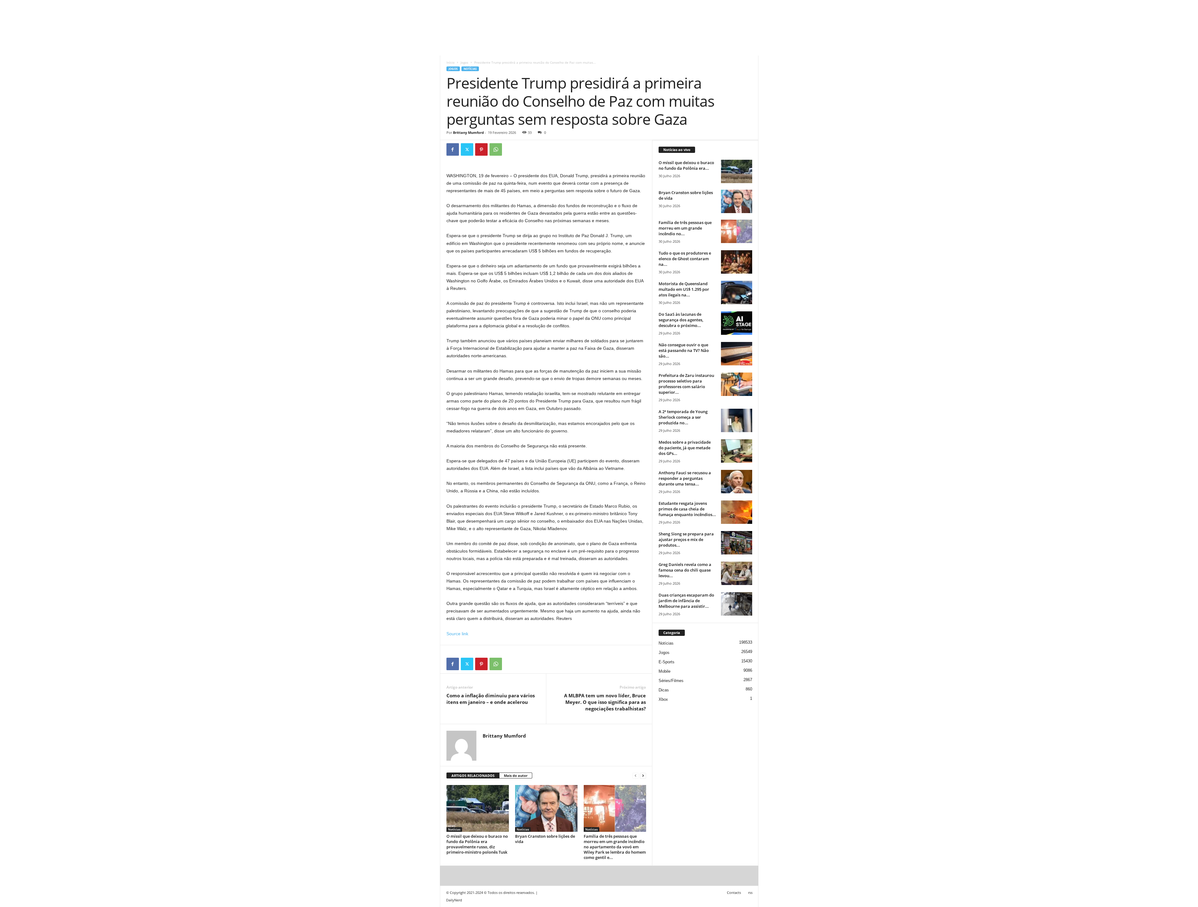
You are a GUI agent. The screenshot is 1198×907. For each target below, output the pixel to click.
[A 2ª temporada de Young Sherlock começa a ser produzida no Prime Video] (736, 420)
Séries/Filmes (671, 680)
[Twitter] (467, 149)
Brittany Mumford (468, 132)
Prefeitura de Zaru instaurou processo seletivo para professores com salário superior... (686, 384)
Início (450, 62)
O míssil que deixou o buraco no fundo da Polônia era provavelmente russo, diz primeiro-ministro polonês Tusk (477, 844)
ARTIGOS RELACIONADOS (472, 775)
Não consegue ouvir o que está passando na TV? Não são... (684, 350)
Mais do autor (516, 775)
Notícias (470, 69)
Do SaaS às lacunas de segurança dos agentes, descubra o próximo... (681, 319)
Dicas (664, 690)
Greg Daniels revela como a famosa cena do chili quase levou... (685, 570)
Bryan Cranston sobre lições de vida (545, 838)
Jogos (464, 62)
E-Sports (666, 662)
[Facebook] (452, 149)
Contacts (734, 892)
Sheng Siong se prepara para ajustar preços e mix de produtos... (686, 539)
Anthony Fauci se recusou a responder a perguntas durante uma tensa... (685, 478)
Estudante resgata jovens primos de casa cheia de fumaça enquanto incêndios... (687, 508)
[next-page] (643, 776)
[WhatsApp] (495, 149)
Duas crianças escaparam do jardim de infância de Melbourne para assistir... (686, 600)
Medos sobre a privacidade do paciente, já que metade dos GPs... (685, 447)
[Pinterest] (481, 149)
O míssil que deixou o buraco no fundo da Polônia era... (686, 165)
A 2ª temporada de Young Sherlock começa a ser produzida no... (683, 417)
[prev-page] (635, 776)
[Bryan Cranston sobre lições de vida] (546, 808)
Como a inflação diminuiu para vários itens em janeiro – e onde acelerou (490, 698)
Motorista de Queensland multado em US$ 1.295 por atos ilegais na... (684, 289)
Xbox (663, 699)
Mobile (664, 671)
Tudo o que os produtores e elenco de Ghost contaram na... (685, 258)
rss (750, 892)
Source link (457, 633)
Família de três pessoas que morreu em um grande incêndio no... (685, 228)
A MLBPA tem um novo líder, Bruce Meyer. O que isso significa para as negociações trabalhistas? (605, 702)
